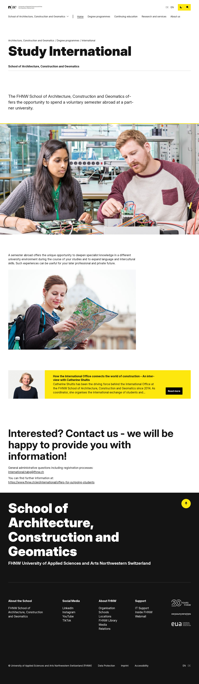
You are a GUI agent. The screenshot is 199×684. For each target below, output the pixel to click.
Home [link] (80, 16)
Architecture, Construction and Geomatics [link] (31, 40)
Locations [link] (105, 616)
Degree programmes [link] (99, 16)
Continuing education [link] (126, 16)
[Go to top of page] (186, 503)
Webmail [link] (140, 616)
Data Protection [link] (106, 665)
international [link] (88, 40)
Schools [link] (104, 612)
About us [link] (175, 16)
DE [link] (167, 7)
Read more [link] (174, 391)
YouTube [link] (68, 616)
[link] (25, 7)
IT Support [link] (142, 608)
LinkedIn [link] (67, 608)
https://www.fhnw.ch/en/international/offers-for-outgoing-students (51, 482)
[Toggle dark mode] (181, 7)
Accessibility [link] (141, 665)
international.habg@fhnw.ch (26, 472)
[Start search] (187, 7)
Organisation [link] (107, 608)
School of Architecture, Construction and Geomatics (36, 16)
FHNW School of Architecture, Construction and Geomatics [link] (25, 612)
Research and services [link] (154, 16)
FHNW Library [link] (108, 620)
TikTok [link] (66, 620)
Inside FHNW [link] (143, 612)
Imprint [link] (124, 665)
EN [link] (172, 7)
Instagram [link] (68, 612)
